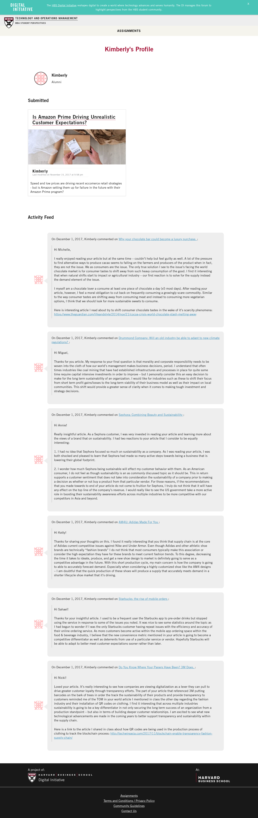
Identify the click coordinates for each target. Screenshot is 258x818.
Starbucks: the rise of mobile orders (143, 599)
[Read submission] (77, 153)
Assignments (129, 31)
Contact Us (129, 811)
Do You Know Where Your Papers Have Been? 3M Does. (157, 667)
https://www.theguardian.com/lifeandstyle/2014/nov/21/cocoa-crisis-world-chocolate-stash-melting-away (125, 314)
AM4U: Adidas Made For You (139, 522)
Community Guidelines (129, 806)
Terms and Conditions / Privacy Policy (129, 801)
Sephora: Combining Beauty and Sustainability (151, 415)
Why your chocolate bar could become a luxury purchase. (158, 239)
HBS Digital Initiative (64, 5)
